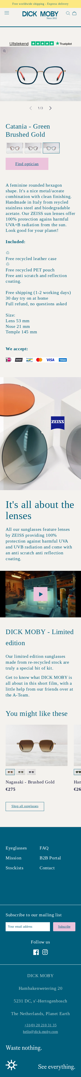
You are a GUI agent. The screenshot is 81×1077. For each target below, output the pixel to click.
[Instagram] (45, 952)
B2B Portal (50, 857)
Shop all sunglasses (24, 806)
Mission (13, 857)
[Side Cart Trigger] (74, 14)
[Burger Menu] (6, 13)
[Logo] (40, 15)
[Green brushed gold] (51, 148)
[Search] (67, 14)
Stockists (14, 867)
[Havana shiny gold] (14, 148)
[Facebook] (36, 952)
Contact (47, 867)
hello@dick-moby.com (40, 1032)
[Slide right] (50, 108)
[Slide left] (31, 108)
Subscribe (64, 926)
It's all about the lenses (40, 510)
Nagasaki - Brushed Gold (30, 781)
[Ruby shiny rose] (33, 148)
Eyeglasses (16, 847)
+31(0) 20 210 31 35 (40, 1025)
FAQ (44, 847)
